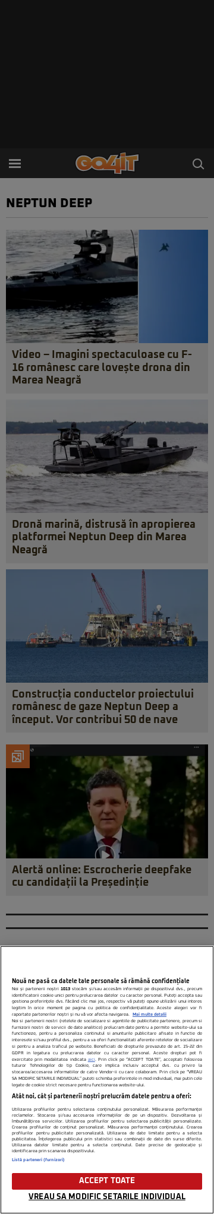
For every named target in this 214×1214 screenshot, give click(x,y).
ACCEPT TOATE (107, 1181)
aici (91, 1059)
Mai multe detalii (149, 1014)
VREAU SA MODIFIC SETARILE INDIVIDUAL (107, 1197)
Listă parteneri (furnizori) (38, 1160)
